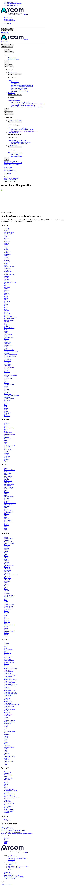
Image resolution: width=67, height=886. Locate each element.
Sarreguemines (8, 714)
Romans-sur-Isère (9, 660)
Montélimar (7, 573)
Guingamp (7, 456)
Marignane (7, 545)
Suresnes (6, 736)
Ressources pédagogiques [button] (15, 120)
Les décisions (15, 154)
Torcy (5, 748)
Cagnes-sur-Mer (8, 334)
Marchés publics (12, 856)
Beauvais (6, 293)
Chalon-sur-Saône (9, 350)
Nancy (6, 589)
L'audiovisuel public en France (19, 90)
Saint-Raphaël (8, 703)
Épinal (6, 426)
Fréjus (6, 440)
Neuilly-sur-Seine (9, 596)
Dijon (5, 406)
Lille (5, 517)
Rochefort (7, 657)
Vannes (6, 776)
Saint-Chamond (8, 671)
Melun (6, 554)
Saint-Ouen (7, 698)
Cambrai (6, 339)
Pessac (6, 623)
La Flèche (7, 482)
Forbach (6, 436)
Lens (5, 507)
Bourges (6, 321)
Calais (6, 336)
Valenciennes (7, 775)
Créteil (6, 403)
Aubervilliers (7, 271)
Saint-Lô (6, 687)
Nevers (6, 598)
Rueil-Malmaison (9, 667)
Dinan (6, 408)
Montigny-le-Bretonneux (11, 574)
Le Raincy (7, 506)
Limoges (6, 518)
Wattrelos (6, 812)
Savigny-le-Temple (9, 720)
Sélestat (6, 725)
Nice (5, 600)
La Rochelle (7, 485)
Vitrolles (6, 808)
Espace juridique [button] (12, 145)
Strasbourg (7, 734)
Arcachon (7, 259)
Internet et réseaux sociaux (11, 164)
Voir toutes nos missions (14, 100)
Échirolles (7, 423)
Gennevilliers (8, 447)
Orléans (6, 611)
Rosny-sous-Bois (9, 662)
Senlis (6, 726)
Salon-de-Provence (9, 709)
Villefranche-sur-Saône (10, 790)
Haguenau (7, 458)
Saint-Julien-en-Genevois (11, 684)
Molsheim (7, 563)
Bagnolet (6, 285)
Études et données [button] (13, 132)
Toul (5, 750)
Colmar (6, 387)
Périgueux (7, 618)
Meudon (6, 560)
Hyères (6, 461)
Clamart (6, 381)
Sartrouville (7, 715)
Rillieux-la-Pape (8, 649)
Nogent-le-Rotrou (9, 604)
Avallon (6, 277)
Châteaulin (7, 362)
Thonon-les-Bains (9, 747)
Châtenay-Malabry (9, 367)
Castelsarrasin (8, 345)
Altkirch (6, 243)
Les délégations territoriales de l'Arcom (22, 85)
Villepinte (7, 800)
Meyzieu (6, 562)
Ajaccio (6, 235)
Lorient (6, 523)
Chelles (6, 373)
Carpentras (7, 343)
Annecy (6, 252)
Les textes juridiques (16, 156)
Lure (5, 528)
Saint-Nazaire (8, 695)
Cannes (6, 340)
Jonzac (6, 474)
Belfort (6, 296)
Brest (5, 323)
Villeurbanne (7, 801)
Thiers (6, 744)
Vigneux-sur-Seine (9, 789)
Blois (5, 309)
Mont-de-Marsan (8, 565)
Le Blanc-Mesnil (8, 496)
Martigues (7, 549)
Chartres (6, 358)
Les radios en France (6, 827)
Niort (5, 603)
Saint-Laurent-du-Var (10, 686)
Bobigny (6, 310)
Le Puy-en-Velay (9, 504)
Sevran (6, 730)
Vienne (6, 787)
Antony (6, 257)
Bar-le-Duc (7, 287)
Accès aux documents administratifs (17, 858)
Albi (5, 237)
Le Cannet (7, 498)
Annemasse (7, 254)
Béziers (6, 304)
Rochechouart (8, 656)
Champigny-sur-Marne (10, 354)
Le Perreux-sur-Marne (10, 503)
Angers (6, 248)
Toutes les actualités (13, 59)
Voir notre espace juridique (15, 153)
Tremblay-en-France (9, 761)
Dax (5, 405)
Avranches (7, 281)
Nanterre (6, 590)
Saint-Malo (7, 689)
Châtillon (6, 369)
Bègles (6, 295)
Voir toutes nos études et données (17, 140)
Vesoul (6, 784)
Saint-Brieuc (7, 670)
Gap (5, 443)
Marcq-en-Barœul (9, 543)
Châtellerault (7, 365)
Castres (6, 347)
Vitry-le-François (9, 809)
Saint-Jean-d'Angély (9, 682)
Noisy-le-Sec (7, 609)
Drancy (6, 414)
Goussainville (8, 450)
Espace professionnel (10, 20)
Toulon (6, 752)
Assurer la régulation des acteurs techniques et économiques (27, 104)
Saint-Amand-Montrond (10, 668)
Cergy (6, 348)
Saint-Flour (7, 678)
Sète (5, 728)
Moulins (6, 584)
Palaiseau (6, 612)
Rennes (6, 646)
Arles (5, 263)
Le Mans (6, 501)
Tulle (5, 764)
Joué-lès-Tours (8, 476)
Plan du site (7, 872)
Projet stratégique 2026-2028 (19, 88)
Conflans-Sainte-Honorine (11, 395)
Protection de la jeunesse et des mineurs (22, 129)
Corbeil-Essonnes (9, 398)
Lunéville (6, 526)
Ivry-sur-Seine (8, 473)
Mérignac (6, 557)
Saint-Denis (7, 673)
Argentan (6, 260)
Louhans (6, 525)
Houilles (6, 459)
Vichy (6, 786)
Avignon (6, 279)
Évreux (6, 429)
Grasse (6, 451)
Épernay (6, 425)
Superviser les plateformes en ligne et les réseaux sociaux (26, 107)
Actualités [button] (7, 50)
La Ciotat (6, 479)
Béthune (6, 303)
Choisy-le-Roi (8, 378)
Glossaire (10, 869)
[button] (12, 855)
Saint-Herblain (8, 681)
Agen (5, 230)
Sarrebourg (7, 712)
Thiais (6, 742)
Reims (6, 645)
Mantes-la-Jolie (8, 541)
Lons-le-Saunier (8, 522)
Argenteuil (7, 262)
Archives (10, 861)
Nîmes (6, 601)
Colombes (7, 389)
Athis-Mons (7, 268)
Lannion (6, 493)
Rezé (5, 648)
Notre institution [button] (12, 72)
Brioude (6, 326)
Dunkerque (7, 416)
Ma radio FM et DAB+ (7, 829)
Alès (5, 240)
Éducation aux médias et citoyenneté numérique (24, 131)
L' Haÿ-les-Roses (9, 478)
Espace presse (8, 17)
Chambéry (7, 353)
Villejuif (6, 792)
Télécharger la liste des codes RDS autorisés (13, 830)
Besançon (7, 301)
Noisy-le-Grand (8, 607)
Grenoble (6, 453)
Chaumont (7, 372)
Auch (5, 273)
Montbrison (7, 571)
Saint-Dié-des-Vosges (10, 675)
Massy (6, 551)
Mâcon (6, 537)
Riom (5, 651)
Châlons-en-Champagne (11, 351)
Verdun (6, 781)
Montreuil (7, 579)
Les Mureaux (8, 509)
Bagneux (6, 284)
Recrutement (11, 860)
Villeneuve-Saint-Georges (11, 797)
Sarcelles (6, 711)
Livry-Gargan (8, 520)
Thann (6, 741)
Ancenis (6, 246)
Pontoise (6, 633)
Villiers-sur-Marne (9, 803)
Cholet (6, 380)
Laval (5, 495)
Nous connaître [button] (9, 64)
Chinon (6, 376)
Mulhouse (7, 585)
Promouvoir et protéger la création (20, 102)
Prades (6, 634)
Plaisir (6, 626)
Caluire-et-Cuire (8, 337)
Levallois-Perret (8, 512)
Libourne (6, 514)
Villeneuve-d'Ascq (9, 795)
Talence (6, 737)
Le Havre (6, 500)
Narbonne (7, 593)
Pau (5, 617)
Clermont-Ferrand (9, 384)
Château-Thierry (8, 359)
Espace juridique (8, 19)
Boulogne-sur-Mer (9, 318)
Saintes (6, 708)
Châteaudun (7, 361)
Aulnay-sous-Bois (9, 274)
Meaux (6, 552)
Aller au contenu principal (11, 5)
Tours (5, 758)
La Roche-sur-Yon (9, 484)
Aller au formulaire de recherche (13, 3)
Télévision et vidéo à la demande (13, 163)
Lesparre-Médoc (8, 511)
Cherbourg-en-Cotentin (10, 375)
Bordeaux (7, 315)
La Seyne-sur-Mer (9, 487)
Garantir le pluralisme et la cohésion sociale (23, 105)
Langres (6, 492)
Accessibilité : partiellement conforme (18, 866)
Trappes (6, 759)
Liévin (6, 515)
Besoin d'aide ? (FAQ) (14, 867)
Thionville (7, 745)
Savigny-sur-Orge (9, 722)
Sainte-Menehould (9, 706)
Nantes (6, 592)
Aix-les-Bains (8, 233)
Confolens (7, 397)
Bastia (6, 288)
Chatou (6, 370)
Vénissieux (7, 779)
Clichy (6, 386)
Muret (6, 587)
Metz (5, 559)
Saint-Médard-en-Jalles (10, 693)
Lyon (5, 529)
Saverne (6, 719)
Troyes (6, 763)
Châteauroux (7, 364)
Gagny (6, 442)
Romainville (7, 659)
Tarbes (6, 739)
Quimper (6, 643)
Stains (6, 733)
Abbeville (7, 229)
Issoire (6, 468)
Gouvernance (15, 82)
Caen (5, 332)
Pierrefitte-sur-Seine (9, 625)
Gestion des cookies (9, 878)
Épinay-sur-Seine (9, 428)
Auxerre (6, 276)
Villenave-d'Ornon (9, 794)
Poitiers (6, 629)
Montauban (7, 568)
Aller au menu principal (10, 2)
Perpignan (7, 622)
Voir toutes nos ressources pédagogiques (19, 128)
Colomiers (7, 391)
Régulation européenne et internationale (22, 86)
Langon (6, 490)
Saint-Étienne (8, 676)
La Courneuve (8, 481)
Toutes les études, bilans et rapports (21, 142)
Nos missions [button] (11, 93)
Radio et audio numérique (11, 161)
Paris (5, 615)
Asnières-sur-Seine (9, 266)
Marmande (7, 546)
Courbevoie (7, 400)
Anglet (6, 249)
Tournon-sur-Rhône (9, 756)
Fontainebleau (8, 432)
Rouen (6, 665)
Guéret (6, 454)
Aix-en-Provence (9, 232)
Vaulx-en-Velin (8, 778)
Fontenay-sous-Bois (9, 434)
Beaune (6, 292)
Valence (6, 773)
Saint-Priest (7, 700)
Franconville (7, 439)
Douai (6, 411)
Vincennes (7, 805)
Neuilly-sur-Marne (9, 595)
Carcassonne (7, 342)
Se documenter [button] (9, 112)
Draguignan (7, 413)
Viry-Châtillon (8, 806)
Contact (10, 864)
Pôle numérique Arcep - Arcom (19, 91)
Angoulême (7, 251)
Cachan (6, 331)
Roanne (6, 654)
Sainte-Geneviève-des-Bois (11, 704)
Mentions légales (8, 874)
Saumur (6, 717)
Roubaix (6, 664)
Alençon (6, 238)
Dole (5, 409)
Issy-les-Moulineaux (9, 470)
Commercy (7, 392)
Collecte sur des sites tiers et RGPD (14, 877)
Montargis (7, 567)
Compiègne (7, 394)
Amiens (6, 244)
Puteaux (6, 636)
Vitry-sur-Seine (8, 811)
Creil (5, 402)
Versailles (6, 783)
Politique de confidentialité (11, 875)
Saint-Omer (7, 697)
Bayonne (6, 290)
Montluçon (7, 576)
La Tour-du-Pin (8, 489)
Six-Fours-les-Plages (10, 731)
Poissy (6, 628)
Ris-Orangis (7, 653)
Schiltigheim (7, 723)
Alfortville (7, 241)
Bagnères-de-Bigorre (10, 282)
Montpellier (7, 578)
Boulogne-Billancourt (10, 317)
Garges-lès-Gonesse (9, 445)
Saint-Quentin (8, 701)
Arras (5, 265)
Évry (5, 431)
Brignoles (7, 325)
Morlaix (6, 582)
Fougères (6, 437)
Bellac (6, 298)
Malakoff (6, 540)
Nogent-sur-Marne (9, 606)
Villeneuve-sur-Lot (9, 798)
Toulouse (6, 753)
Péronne (6, 620)
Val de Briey (7, 772)
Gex (5, 448)
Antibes (6, 255)
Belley (6, 299)
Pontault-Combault (9, 631)
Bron (5, 329)
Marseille (6, 548)
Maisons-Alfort (8, 538)
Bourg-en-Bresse (9, 320)
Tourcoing (7, 755)
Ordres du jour (12, 57)
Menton (6, 556)
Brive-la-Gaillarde (9, 328)
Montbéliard (7, 570)
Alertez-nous (4, 32)
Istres (5, 471)
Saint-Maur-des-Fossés (10, 692)
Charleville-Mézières (10, 356)
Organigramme (15, 83)
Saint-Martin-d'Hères (10, 690)
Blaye (5, 307)
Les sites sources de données (19, 143)
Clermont (6, 383)
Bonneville (7, 314)
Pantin (6, 614)
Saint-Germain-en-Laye (10, 679)
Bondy (6, 312)
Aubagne (6, 270)
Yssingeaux (7, 820)
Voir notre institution (13, 80)
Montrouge (7, 581)
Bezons (6, 306)
